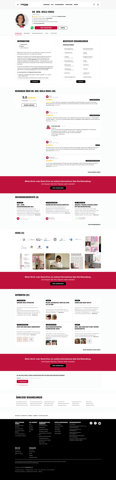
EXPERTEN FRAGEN (68, 4)
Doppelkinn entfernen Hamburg (22, 405)
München (31, 425)
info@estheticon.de (29, 467)
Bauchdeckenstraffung (88, 48)
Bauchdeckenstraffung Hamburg (36, 401)
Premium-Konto (32, 451)
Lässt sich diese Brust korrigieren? (28, 327)
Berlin (30, 424)
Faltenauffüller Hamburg (43, 429)
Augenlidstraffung (68, 52)
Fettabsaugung (68, 69)
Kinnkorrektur (86, 79)
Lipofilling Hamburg (89, 403)
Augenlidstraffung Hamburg (49, 401)
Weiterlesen (38, 214)
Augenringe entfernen (59, 425)
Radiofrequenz (57, 427)
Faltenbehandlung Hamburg (21, 403)
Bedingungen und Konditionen (31, 471)
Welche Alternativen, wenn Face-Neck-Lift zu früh (58, 303)
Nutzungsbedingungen (29, 469)
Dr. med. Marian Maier (19, 428)
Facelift (84, 60)
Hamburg (31, 427)
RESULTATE (76, 4)
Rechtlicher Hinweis (50, 469)
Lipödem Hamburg (75, 403)
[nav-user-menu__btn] (98, 4)
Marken (30, 453)
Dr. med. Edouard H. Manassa (20, 435)
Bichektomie (67, 73)
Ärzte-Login (31, 449)
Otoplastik (85, 69)
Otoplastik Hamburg (75, 405)
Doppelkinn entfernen (88, 56)
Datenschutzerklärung (19, 469)
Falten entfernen (58, 431)
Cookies (35, 469)
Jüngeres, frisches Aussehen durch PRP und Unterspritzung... (86, 206)
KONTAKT (63, 28)
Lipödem (85, 52)
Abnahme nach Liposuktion (25, 303)
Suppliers (31, 455)
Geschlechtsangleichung (70, 77)
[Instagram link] (91, 423)
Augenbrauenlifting (87, 77)
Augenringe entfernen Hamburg (36, 403)
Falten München (42, 427)
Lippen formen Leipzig (43, 443)
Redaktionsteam (18, 451)
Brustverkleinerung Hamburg (35, 405)
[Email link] (99, 423)
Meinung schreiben (29, 105)
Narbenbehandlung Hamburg (63, 403)
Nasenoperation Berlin (43, 425)
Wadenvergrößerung (69, 79)
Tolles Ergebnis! (72, 424)
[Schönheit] (24, 5)
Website (22, 46)
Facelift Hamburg (61, 401)
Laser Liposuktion (58, 424)
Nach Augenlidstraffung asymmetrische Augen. (54, 328)
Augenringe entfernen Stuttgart (45, 440)
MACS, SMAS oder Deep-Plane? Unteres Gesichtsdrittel (87, 328)
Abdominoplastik (58, 433)
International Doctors (33, 457)
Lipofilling (67, 56)
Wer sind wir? (17, 449)
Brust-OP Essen (42, 441)
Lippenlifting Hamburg (62, 405)
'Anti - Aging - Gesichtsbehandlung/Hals (25, 206)
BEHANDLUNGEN (46, 4)
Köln (30, 431)
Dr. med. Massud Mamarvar (20, 433)
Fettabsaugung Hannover (44, 438)
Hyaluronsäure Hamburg (48, 403)
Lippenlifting (85, 64)
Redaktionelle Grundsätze (20, 471)
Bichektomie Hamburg (90, 405)
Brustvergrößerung (69, 48)
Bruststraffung (68, 64)
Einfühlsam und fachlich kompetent (57, 205)
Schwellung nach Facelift (83, 303)
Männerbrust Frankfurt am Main (45, 436)
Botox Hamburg (89, 401)
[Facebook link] (95, 423)
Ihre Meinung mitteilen (61, 16)
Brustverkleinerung (69, 60)
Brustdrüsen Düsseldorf (43, 431)
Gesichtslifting (57, 429)
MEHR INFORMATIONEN (46, 28)
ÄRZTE (52, 4)
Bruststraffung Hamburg (48, 405)
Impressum (40, 471)
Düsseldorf (31, 429)
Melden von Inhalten (19, 453)
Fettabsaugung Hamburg (76, 401)
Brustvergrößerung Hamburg (21, 401)
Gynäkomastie (86, 73)
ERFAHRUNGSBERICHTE (59, 4)
